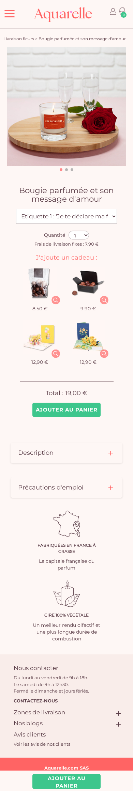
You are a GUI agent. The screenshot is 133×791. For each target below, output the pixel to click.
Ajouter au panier (67, 409)
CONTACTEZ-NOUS (36, 700)
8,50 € (39, 309)
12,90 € (39, 362)
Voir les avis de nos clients (42, 744)
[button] (61, 169)
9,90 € (88, 309)
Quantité (54, 235)
